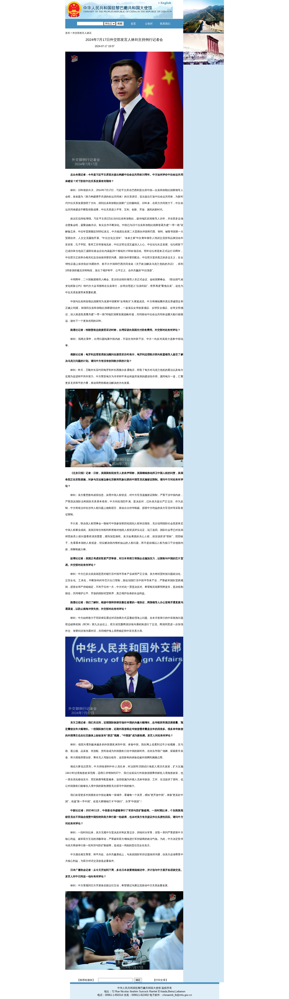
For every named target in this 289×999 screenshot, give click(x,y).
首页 (133, 23)
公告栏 (149, 23)
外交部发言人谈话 (82, 33)
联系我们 (165, 23)
